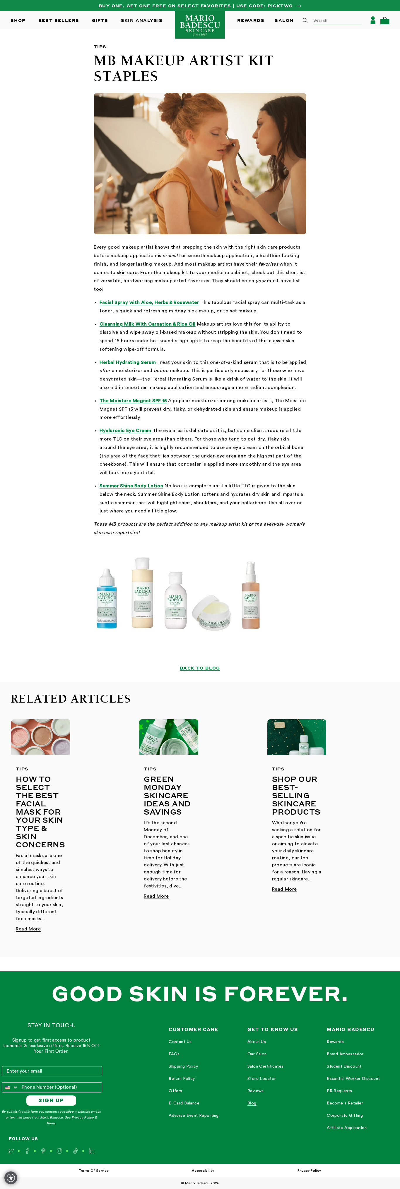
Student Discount (344, 1066)
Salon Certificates (265, 1066)
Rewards (335, 1042)
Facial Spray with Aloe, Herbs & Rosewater (149, 302)
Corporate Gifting (345, 1116)
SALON (284, 20)
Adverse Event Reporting (194, 1116)
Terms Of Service (94, 1170)
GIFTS (100, 20)
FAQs (174, 1054)
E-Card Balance (184, 1103)
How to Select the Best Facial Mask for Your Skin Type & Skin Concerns (40, 812)
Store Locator (261, 1079)
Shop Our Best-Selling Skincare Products (296, 795)
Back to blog (200, 667)
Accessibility (203, 1170)
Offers (175, 1091)
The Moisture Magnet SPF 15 (133, 400)
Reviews (255, 1091)
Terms (50, 1123)
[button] (384, 20)
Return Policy (182, 1079)
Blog (252, 1103)
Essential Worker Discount (353, 1079)
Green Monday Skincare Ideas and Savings (167, 795)
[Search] (305, 20)
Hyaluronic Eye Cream (125, 430)
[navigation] (194, 1079)
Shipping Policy (183, 1066)
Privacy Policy (82, 1117)
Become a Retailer (345, 1103)
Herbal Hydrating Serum (128, 362)
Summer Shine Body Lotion (131, 485)
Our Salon (257, 1054)
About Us (256, 1042)
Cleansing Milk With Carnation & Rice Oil (148, 324)
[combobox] (330, 20)
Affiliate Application (347, 1128)
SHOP (18, 20)
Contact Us (180, 1042)
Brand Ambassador (345, 1054)
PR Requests (339, 1091)
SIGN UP (51, 1100)
